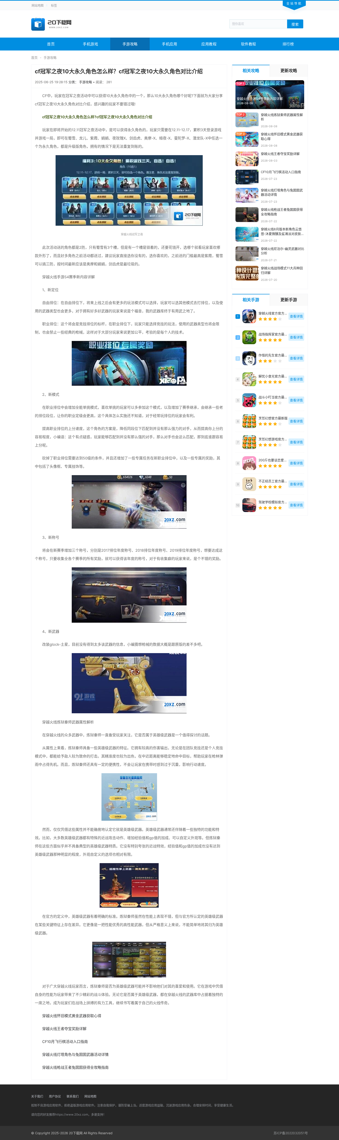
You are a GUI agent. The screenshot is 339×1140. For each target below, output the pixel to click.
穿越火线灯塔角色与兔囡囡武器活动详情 (75, 1054)
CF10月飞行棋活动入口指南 (65, 1041)
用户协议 (55, 1096)
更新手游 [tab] (288, 299)
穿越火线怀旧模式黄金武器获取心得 (71, 1015)
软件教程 (248, 44)
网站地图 (38, 5)
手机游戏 (90, 44)
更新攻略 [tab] (288, 70)
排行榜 (288, 44)
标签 (54, 5)
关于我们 (37, 1096)
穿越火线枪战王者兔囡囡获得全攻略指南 (75, 1067)
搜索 (295, 24)
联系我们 (73, 1096)
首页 (51, 44)
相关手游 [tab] (251, 299)
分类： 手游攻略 (80, 82)
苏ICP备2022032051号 (291, 1133)
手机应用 (169, 44)
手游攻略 (130, 44)
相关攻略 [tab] (251, 70)
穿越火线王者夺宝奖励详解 (64, 1028)
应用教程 (209, 44)
